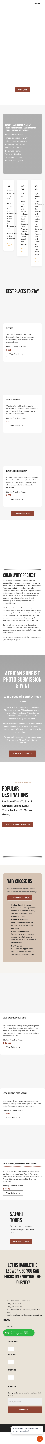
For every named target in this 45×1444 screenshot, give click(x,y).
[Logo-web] (12, 3)
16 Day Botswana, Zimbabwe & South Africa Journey (20, 1163)
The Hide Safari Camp (13, 399)
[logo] (15, 1293)
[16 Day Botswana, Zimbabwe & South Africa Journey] (22, 1130)
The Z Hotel (10, 328)
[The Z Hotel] (22, 300)
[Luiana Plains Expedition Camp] (22, 442)
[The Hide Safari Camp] (22, 371)
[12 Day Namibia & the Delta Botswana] (22, 1060)
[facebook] (4, 1326)
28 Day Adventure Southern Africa (14, 1018)
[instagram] (8, 1326)
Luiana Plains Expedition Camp (16, 471)
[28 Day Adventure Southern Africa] (22, 984)
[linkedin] (11, 1326)
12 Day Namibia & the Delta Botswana (15, 1093)
